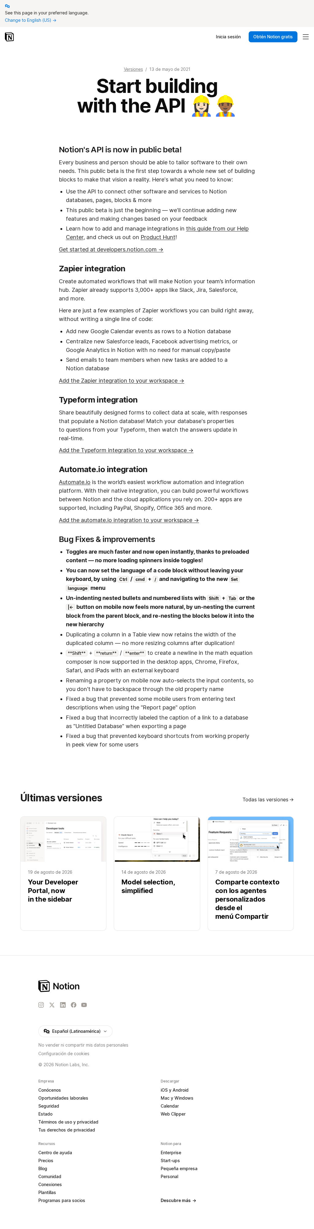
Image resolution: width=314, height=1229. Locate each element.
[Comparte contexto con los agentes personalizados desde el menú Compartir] (250, 873)
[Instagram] (41, 1004)
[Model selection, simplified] (157, 873)
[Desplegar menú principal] (305, 37)
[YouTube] (84, 1004)
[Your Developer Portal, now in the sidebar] (63, 873)
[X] (52, 1005)
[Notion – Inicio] (10, 37)
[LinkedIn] (63, 1005)
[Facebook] (73, 1004)
